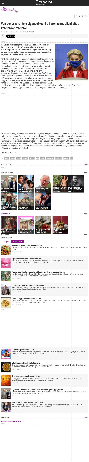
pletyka (19, 158)
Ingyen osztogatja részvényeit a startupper (28, 285)
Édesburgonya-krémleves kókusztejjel (26, 363)
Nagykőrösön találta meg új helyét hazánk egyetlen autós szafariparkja (38, 272)
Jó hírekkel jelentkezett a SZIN (23, 350)
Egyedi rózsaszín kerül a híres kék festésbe (27, 259)
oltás (71, 158)
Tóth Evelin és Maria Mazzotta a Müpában (27, 403)
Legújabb (6, 242)
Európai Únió (58, 158)
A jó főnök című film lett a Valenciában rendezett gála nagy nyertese (37, 389)
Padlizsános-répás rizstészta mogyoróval (27, 245)
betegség (25, 158)
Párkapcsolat (5, 214)
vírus (37, 158)
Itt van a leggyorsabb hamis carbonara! (26, 298)
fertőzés (43, 158)
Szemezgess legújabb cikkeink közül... (11, 421)
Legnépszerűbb (17, 242)
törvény (6, 158)
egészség (32, 158)
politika (66, 158)
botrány (13, 158)
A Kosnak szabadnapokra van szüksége (26, 376)
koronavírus (50, 158)
